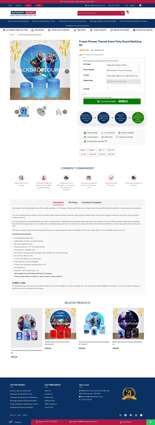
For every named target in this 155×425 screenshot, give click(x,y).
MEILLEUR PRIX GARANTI (121, 30)
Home (12, 34)
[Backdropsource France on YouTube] (141, 415)
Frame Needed (88, 70)
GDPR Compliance (51, 404)
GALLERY (18, 5)
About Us (48, 391)
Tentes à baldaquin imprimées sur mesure (133, 21)
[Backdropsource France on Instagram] (136, 415)
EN (39, 5)
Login (126, 5)
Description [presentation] (58, 202)
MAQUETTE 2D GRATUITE (144, 30)
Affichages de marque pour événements (72, 21)
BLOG (10, 5)
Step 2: (84, 94)
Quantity (86, 89)
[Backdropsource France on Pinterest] (131, 415)
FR (28, 5)
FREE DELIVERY (39, 30)
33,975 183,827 (115, 5)
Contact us (48, 394)
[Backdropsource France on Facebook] (125, 415)
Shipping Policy (50, 400)
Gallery (25, 415)
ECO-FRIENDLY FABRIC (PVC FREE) (17, 30)
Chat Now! (127, 422)
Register (132, 5)
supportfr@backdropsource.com (96, 5)
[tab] (58, 203)
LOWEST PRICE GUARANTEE (60, 30)
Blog (19, 415)
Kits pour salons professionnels (18, 21)
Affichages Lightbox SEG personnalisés (103, 21)
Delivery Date (88, 80)
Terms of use (49, 407)
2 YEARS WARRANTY (99, 30)
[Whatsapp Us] (150, 422)
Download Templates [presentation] (92, 202)
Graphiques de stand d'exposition (77, 26)
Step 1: (84, 58)
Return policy (49, 397)
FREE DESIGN (81, 30)
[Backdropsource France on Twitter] (120, 415)
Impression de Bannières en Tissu (43, 21)
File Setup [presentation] (73, 202)
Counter (86, 75)
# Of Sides (87, 64)
